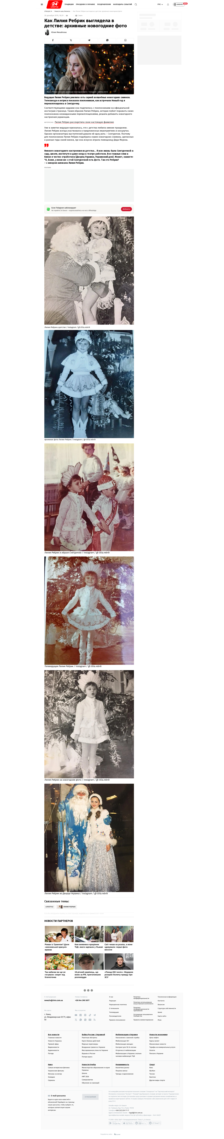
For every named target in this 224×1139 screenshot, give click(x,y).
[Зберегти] (125, 40)
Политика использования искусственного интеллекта (143, 1003)
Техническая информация (167, 997)
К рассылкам (90, 1097)
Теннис (152, 1074)
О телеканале (114, 1008)
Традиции (69, 4)
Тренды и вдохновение (124, 1074)
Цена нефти (154, 1038)
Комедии (51, 1077)
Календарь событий (122, 4)
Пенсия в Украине (156, 1053)
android (115, 1123)
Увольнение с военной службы (127, 1038)
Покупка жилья (121, 1071)
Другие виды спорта (157, 1080)
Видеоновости (53, 1047)
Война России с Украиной (93, 1035)
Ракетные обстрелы (89, 1038)
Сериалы (51, 1080)
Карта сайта (162, 1016)
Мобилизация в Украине (127, 1035)
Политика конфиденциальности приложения (141, 1009)
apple (127, 1123)
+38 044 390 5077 (82, 1000)
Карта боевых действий (91, 1041)
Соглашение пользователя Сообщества (143, 1015)
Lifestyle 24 (48, 11)
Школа (84, 1073)
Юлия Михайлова (59, 32)
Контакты (161, 1001)
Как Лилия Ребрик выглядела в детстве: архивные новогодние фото (97, 11)
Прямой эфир (53, 1044)
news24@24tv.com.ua (53, 1000)
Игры (159, 1020)
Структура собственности (167, 1008)
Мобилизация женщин (124, 1044)
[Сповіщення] (168, 4)
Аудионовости (53, 1050)
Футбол (152, 1071)
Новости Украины (55, 1041)
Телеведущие (114, 1012)
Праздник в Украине (85, 4)
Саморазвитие (87, 1080)
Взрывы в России (88, 1053)
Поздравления (104, 4)
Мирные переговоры (90, 1044)
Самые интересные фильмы (59, 1068)
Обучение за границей (90, 1083)
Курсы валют (154, 1041)
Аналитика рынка (122, 1068)
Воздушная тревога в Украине (93, 1047)
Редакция (112, 1001)
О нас (111, 997)
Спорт (152, 1064)
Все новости (53, 1035)
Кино (50, 1064)
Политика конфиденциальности (141, 997)
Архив (160, 1012)
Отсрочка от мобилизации (126, 1050)
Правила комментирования (143, 1020)
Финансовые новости (157, 1044)
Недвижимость (122, 1064)
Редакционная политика (118, 1004)
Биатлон (152, 1077)
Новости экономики (158, 1035)
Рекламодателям (115, 1016)
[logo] (54, 4)
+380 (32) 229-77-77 (122, 1110)
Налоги (152, 1050)
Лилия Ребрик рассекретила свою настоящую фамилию (84, 122)
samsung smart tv (154, 1123)
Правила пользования (117, 1020)
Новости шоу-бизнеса (62, 11)
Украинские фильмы (56, 1071)
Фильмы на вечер (55, 1074)
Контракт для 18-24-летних (126, 1047)
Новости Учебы (89, 1064)
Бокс (151, 1068)
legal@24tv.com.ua (135, 1113)
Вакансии (161, 1004)
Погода (51, 1053)
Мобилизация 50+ (122, 1041)
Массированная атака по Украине (95, 1050)
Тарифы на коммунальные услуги (162, 1047)
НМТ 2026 (85, 1077)
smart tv (141, 1123)
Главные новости (54, 1038)
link (76, 1015)
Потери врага (87, 1057)
